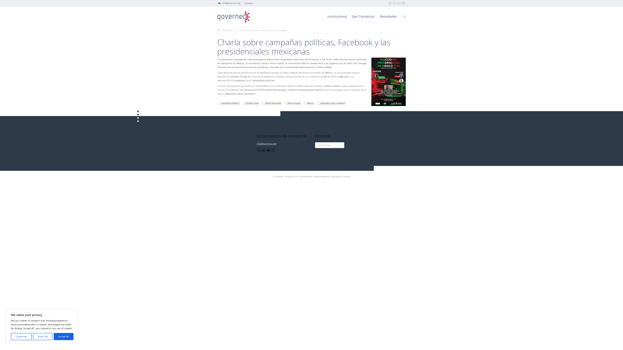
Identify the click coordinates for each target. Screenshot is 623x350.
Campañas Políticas (230, 103)
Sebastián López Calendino (332, 103)
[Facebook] (394, 3)
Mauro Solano (294, 103)
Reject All (43, 336)
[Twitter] (403, 3)
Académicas (245, 30)
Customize (21, 336)
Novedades (281, 30)
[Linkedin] (399, 3)
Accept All (63, 336)
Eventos (256, 30)
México (310, 103)
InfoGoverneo (268, 30)
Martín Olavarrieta (273, 103)
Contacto (248, 3)
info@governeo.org (266, 143)
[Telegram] (390, 3)
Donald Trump (252, 103)
